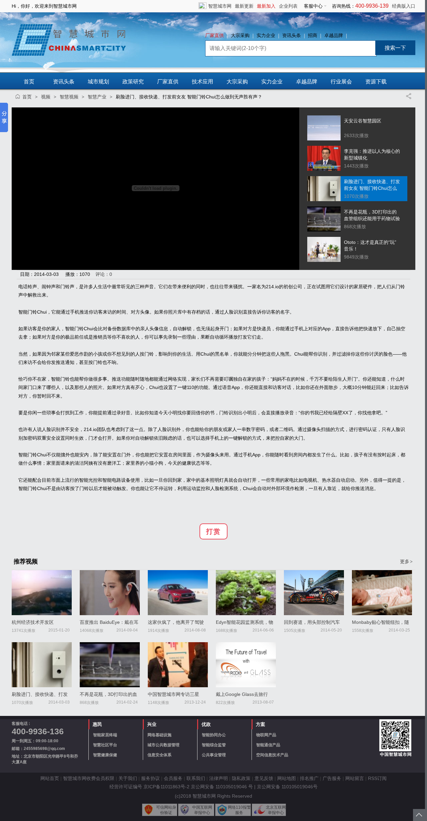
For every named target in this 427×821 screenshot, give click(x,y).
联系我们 (195, 778)
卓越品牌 (333, 35)
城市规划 (98, 81)
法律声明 (218, 778)
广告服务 (332, 778)
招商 (312, 35)
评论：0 (103, 274)
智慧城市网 (220, 6)
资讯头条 (291, 35)
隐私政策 (241, 778)
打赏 (213, 531)
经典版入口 (403, 6)
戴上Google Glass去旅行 (242, 694)
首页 (29, 81)
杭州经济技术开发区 (33, 622)
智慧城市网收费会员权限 (88, 778)
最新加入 (266, 6)
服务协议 (150, 778)
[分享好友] (408, 96)
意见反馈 (264, 778)
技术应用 (202, 81)
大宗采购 (240, 35)
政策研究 (133, 81)
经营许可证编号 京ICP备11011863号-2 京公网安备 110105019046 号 (181, 786)
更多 (406, 561)
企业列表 (288, 6)
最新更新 (244, 6)
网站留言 (354, 778)
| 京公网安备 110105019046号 (286, 786)
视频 (45, 96)
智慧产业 (97, 96)
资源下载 (376, 81)
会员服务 (173, 778)
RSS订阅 (377, 778)
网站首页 (49, 778)
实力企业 (266, 35)
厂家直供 (214, 35)
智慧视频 (69, 96)
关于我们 (127, 778)
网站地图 (286, 778)
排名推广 (309, 778)
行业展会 (341, 81)
